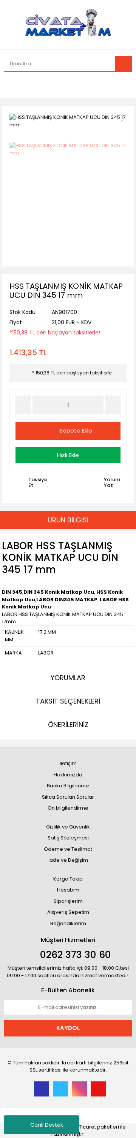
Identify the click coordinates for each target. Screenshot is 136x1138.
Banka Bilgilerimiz (68, 785)
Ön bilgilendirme (68, 808)
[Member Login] (11, 84)
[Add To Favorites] (124, 116)
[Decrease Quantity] (23, 405)
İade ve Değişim (68, 860)
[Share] (124, 129)
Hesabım (68, 889)
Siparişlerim (68, 901)
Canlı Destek (46, 1125)
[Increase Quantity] (113, 405)
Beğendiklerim (68, 923)
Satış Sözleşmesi (68, 837)
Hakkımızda (68, 774)
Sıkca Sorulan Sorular (68, 797)
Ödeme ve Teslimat (68, 849)
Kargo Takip (68, 878)
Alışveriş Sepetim (68, 912)
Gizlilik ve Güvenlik (68, 826)
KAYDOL (68, 1028)
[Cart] (121, 84)
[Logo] (68, 24)
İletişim (68, 763)
